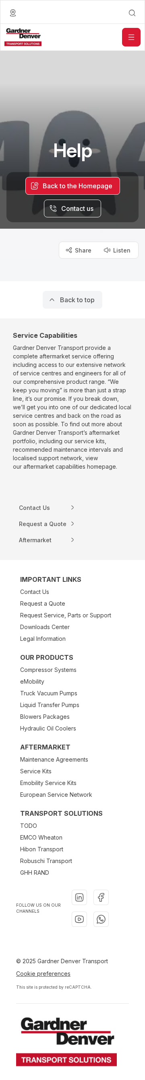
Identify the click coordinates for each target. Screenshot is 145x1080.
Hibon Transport (41, 849)
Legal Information (43, 638)
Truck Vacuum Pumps (48, 693)
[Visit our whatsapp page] (101, 919)
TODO (28, 825)
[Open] (131, 37)
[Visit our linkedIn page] (79, 897)
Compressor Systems (48, 669)
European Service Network (56, 794)
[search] (132, 13)
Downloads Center (45, 626)
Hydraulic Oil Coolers (48, 728)
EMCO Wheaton (41, 837)
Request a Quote (42, 603)
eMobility (32, 681)
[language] (13, 13)
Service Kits (36, 771)
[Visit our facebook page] (101, 897)
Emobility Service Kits (48, 782)
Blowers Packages (45, 716)
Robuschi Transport (46, 860)
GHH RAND (34, 872)
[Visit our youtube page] (79, 919)
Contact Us (34, 591)
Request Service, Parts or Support (65, 615)
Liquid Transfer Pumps (49, 704)
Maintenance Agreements (54, 759)
